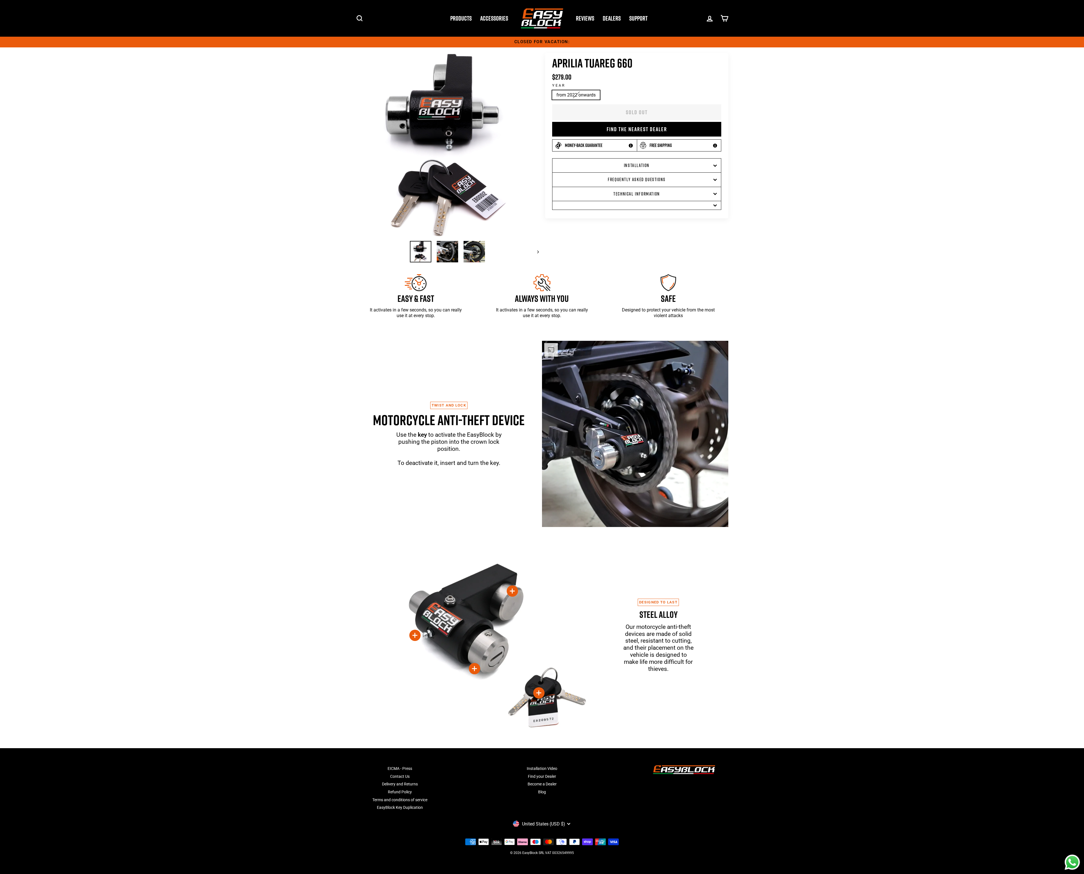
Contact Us (400, 776)
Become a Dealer (542, 784)
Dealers (612, 18)
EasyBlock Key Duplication (400, 807)
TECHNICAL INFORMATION (636, 194)
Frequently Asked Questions (637, 179)
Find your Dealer (542, 776)
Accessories (494, 18)
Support (638, 18)
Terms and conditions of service (399, 800)
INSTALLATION (637, 165)
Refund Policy (400, 792)
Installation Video (542, 768)
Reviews (585, 18)
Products (461, 18)
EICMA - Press (400, 768)
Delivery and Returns (400, 784)
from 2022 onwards (576, 95)
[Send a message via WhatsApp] (1072, 862)
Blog (542, 792)
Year (558, 85)
